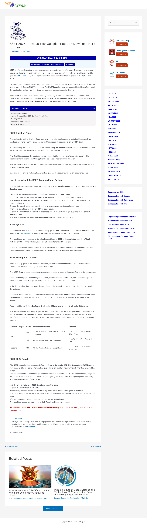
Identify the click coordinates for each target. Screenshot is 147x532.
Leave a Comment (61, 498)
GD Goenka (70, 64)
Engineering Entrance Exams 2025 (122, 217)
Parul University (57, 64)
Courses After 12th (115, 192)
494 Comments (15, 499)
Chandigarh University (40, 64)
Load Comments (52, 508)
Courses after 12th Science (119, 196)
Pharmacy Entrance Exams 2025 (121, 228)
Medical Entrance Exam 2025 (120, 221)
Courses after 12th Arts (117, 204)
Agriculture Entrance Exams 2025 (122, 232)
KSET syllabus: (16, 119)
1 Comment (14, 51)
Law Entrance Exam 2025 (118, 224)
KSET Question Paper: (19, 113)
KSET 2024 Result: (18, 124)
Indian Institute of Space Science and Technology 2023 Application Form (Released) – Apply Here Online (74, 492)
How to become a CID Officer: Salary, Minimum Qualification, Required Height (29, 492)
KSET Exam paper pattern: (20, 121)
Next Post (96, 446)
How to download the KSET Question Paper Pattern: (30, 116)
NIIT (117, 62)
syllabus (27, 233)
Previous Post (11, 446)
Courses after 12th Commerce (120, 200)
